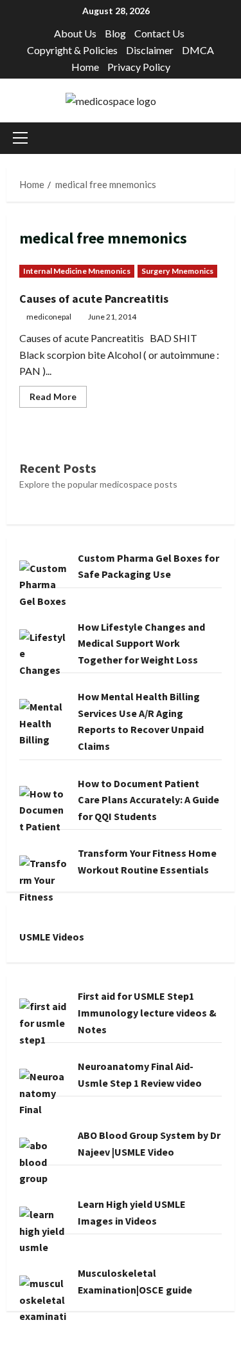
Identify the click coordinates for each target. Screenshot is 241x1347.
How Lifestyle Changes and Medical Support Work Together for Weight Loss (141, 643)
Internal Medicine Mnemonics (76, 271)
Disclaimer (150, 50)
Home (85, 67)
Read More (58, 399)
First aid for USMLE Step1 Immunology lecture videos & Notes (147, 1012)
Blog (115, 33)
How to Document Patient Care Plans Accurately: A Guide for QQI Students (148, 800)
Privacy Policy (138, 67)
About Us (75, 33)
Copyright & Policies (72, 50)
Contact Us (159, 33)
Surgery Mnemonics (177, 271)
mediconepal (48, 316)
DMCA (198, 50)
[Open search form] (231, 138)
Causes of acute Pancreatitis (93, 298)
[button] (20, 137)
